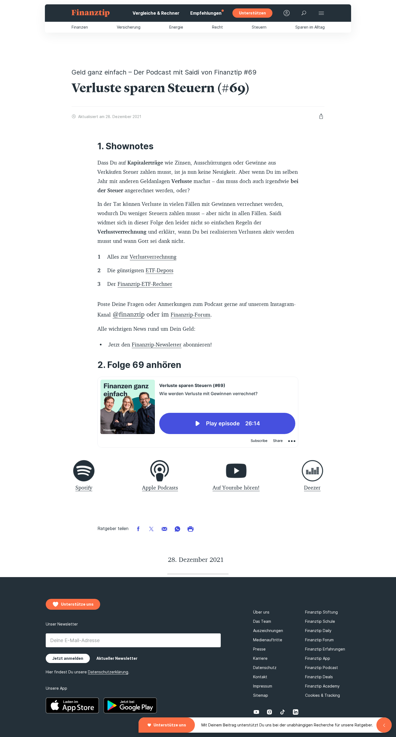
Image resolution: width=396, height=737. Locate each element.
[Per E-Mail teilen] (164, 528)
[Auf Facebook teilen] (138, 528)
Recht (217, 27)
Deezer (312, 487)
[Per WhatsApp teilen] (177, 528)
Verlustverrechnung (153, 256)
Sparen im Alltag (310, 27)
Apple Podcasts (160, 487)
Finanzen (80, 27)
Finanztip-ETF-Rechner (145, 283)
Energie (176, 27)
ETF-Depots (159, 270)
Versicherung (128, 27)
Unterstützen (252, 13)
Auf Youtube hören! (236, 487)
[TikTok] (282, 712)
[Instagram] (269, 712)
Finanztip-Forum (190, 314)
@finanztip (129, 314)
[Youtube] (256, 712)
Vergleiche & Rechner (156, 13)
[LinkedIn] (295, 712)
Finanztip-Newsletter (157, 344)
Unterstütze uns (170, 725)
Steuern (259, 27)
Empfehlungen (206, 13)
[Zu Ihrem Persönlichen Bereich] (286, 13)
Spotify (83, 487)
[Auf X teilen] (151, 528)
